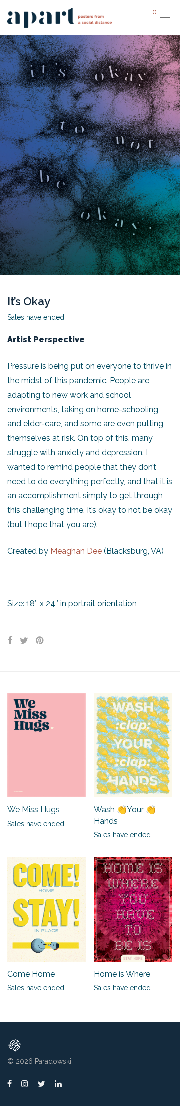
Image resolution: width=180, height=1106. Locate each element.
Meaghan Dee (75, 551)
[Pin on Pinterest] (40, 641)
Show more (21, 823)
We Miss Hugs (34, 809)
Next (171, 155)
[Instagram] (25, 1083)
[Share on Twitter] (24, 641)
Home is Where (122, 974)
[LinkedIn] (59, 1083)
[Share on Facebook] (10, 641)
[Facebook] (10, 1083)
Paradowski (53, 1061)
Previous (9, 155)
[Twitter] (42, 1083)
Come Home (31, 974)
